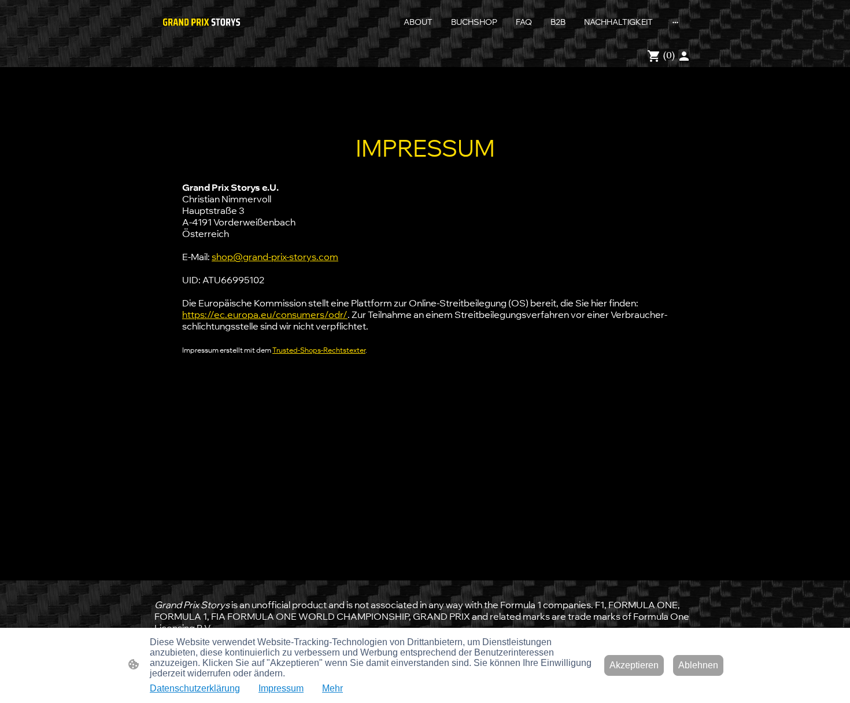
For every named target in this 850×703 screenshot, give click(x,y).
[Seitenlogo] (201, 22)
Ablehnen (698, 665)
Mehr (332, 688)
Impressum (281, 688)
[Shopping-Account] (684, 56)
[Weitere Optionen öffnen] (675, 22)
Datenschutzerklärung (195, 688)
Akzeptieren (634, 665)
